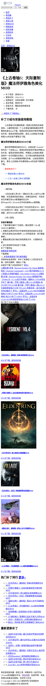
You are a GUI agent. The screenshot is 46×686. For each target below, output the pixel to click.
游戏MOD (10, 24)
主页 (3, 46)
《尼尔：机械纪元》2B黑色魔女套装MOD (24, 619)
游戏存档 (9, 38)
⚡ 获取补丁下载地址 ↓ (10, 113)
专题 (7, 41)
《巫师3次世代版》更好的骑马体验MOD (24, 659)
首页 (7, 12)
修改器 (8, 15)
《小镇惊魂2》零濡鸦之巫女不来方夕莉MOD (26, 617)
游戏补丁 (9, 18)
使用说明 (13, 251)
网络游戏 (9, 27)
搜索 (25, 7)
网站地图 (26, 675)
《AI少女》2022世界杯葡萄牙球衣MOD (23, 665)
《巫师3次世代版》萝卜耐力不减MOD (23, 662)
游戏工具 (9, 21)
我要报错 (4, 251)
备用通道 (23, 257)
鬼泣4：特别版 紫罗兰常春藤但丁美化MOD (26, 622)
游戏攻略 (9, 30)
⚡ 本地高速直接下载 (10, 257)
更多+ (26, 265)
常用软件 (9, 32)
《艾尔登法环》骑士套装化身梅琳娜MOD (24, 593)
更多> (22, 577)
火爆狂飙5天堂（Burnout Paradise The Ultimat (19, 268)
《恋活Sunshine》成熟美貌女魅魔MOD (23, 656)
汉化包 (8, 35)
